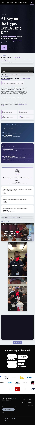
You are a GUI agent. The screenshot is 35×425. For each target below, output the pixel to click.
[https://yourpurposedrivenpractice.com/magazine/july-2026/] (20, 389)
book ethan (24, 402)
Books (29, 397)
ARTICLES (29, 399)
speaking (23, 399)
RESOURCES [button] (25, 2)
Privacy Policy (30, 405)
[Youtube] (14, 418)
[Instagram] (8, 418)
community (30, 402)
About (23, 397)
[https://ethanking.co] (2, 2)
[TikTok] (5, 421)
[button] (13, 2)
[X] (10, 418)
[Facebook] (5, 418)
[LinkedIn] (12, 418)
